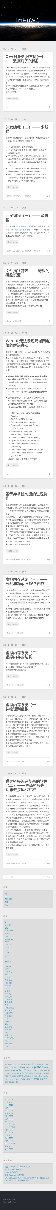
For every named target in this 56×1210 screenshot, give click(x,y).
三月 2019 (9, 1119)
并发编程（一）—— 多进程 (27, 217)
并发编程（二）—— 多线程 (27, 129)
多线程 (9, 196)
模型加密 (8, 1016)
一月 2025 (9, 1102)
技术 (24, 49)
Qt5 (6, 928)
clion (7, 942)
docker (8, 947)
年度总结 (8, 997)
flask (7, 953)
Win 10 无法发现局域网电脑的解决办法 (28, 343)
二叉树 (7, 977)
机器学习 (8, 1010)
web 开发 (8, 972)
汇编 (6, 1019)
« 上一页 (9, 877)
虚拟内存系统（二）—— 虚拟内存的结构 (26, 654)
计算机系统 (27, 196)
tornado (8, 966)
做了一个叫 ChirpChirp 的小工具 (18, 1167)
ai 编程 (7, 933)
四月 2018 (9, 1130)
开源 (6, 1005)
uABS (7, 969)
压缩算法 (8, 986)
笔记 (6, 905)
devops (8, 944)
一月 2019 (9, 1122)
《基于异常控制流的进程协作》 (24, 226)
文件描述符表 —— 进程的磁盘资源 (27, 272)
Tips (25, 333)
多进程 (9, 251)
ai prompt (9, 931)
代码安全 (8, 980)
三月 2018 (9, 1133)
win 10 (9, 474)
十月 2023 (9, 1105)
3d (6, 922)
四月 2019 (9, 1116)
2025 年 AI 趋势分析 (13, 1170)
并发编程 (17, 196)
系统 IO (9, 321)
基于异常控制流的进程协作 (26, 496)
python (8, 961)
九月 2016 (9, 1146)
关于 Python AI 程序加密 (14, 1175)
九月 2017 (9, 1138)
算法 (6, 1024)
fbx (6, 950)
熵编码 (7, 1021)
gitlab (7, 955)
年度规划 (8, 999)
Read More (12, 98)
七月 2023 (9, 1108)
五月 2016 (9, 1149)
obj (6, 958)
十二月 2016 (10, 1143)
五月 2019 (9, 1113)
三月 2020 (9, 1111)
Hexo (15, 1202)
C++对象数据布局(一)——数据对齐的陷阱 (24, 58)
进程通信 (37, 251)
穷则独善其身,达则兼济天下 (28, 26)
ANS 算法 (9, 925)
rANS (7, 964)
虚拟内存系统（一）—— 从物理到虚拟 (26, 706)
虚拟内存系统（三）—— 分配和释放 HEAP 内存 (26, 581)
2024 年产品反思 (12, 1172)
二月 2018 (9, 1135)
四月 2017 (9, 1141)
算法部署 (8, 1027)
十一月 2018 (10, 1127)
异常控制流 (11, 560)
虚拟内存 (10, 633)
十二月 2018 (10, 1124)
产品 (6, 896)
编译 (8, 864)
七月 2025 (9, 1100)
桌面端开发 (9, 1013)
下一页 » (46, 877)
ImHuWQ (28, 20)
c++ (8, 107)
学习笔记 (8, 994)
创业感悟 (8, 899)
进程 (29, 560)
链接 (24, 864)
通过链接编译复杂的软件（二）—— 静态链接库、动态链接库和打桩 (27, 785)
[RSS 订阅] (46, 3)
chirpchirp (9, 939)
